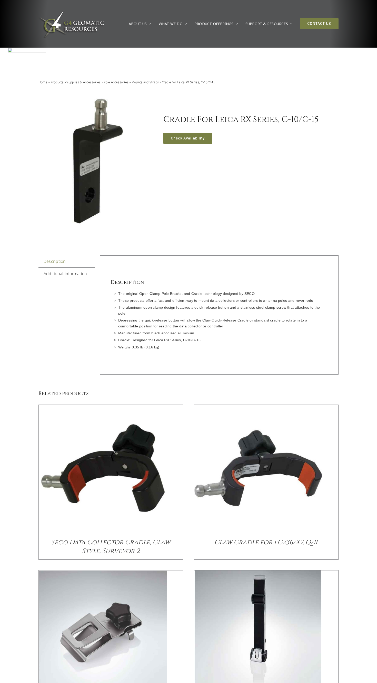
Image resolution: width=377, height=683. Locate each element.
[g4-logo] (71, 11)
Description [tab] (55, 261)
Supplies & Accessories (83, 82)
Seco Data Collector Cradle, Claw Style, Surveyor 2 (110, 546)
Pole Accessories (116, 82)
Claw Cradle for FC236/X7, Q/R (266, 542)
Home (42, 82)
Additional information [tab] (65, 273)
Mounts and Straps (145, 82)
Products (57, 82)
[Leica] (27, 50)
